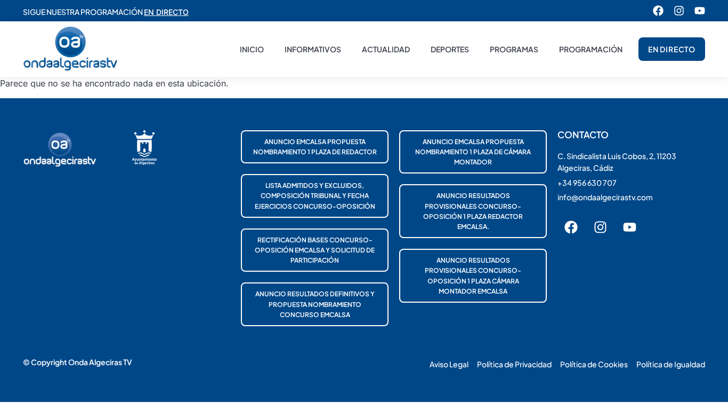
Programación (590, 49)
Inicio (252, 49)
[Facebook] (658, 10)
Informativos (313, 49)
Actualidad (386, 49)
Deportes (450, 49)
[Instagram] (679, 10)
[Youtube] (699, 10)
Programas (514, 49)
